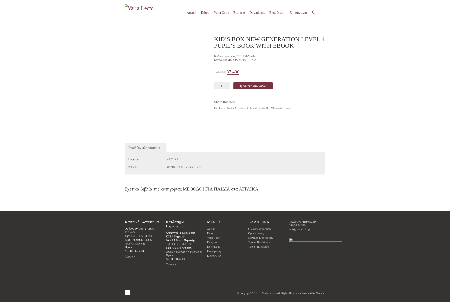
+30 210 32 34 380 (141, 235)
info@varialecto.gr (135, 243)
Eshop (210, 233)
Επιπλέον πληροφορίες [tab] (144, 148)
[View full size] (129, 36)
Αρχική (211, 228)
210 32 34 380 (297, 225)
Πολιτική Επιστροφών (260, 237)
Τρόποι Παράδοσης (259, 242)
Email (288, 108)
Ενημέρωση (214, 251)
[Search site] (314, 13)
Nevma (320, 293)
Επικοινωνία (214, 255)
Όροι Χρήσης (255, 233)
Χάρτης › (130, 256)
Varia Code (213, 237)
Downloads (213, 246)
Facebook (219, 108)
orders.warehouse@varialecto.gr (184, 251)
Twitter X (232, 108)
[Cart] (323, 12)
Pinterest (243, 108)
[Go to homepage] (140, 12)
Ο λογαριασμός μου (259, 228)
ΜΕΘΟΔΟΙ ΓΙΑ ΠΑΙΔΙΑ (241, 59)
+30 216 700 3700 (182, 244)
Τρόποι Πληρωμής (258, 246)
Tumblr (254, 108)
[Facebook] (127, 292)
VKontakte (277, 108)
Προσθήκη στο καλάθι (253, 86)
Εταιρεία (212, 242)
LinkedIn (264, 108)
